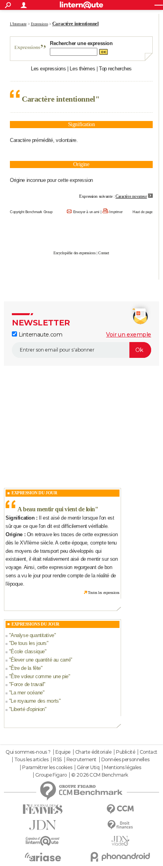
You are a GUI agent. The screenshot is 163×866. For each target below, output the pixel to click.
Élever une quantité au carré (40, 660)
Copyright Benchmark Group (31, 212)
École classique (28, 651)
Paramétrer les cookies (47, 767)
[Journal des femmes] (43, 809)
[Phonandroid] (120, 857)
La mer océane (27, 693)
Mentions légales (122, 767)
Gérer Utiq (88, 767)
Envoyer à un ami (86, 212)
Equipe (62, 752)
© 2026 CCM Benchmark (99, 775)
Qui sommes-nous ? (28, 752)
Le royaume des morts (35, 701)
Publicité (125, 752)
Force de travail (27, 684)
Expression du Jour (34, 492)
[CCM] (120, 809)
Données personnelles (125, 759)
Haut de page (143, 212)
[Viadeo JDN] (120, 841)
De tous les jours (29, 643)
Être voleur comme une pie (39, 676)
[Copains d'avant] (43, 841)
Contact (103, 253)
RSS (57, 759)
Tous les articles (31, 759)
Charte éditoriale (93, 752)
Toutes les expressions (103, 592)
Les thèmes (82, 69)
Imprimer (116, 212)
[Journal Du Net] (43, 825)
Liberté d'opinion (28, 709)
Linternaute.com (39, 334)
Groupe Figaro (51, 775)
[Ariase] (43, 857)
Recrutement (81, 759)
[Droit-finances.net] (120, 825)
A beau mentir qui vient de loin (56, 509)
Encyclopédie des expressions (74, 253)
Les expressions (48, 69)
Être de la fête (26, 668)
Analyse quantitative (32, 635)
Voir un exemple (128, 334)
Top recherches (115, 69)
